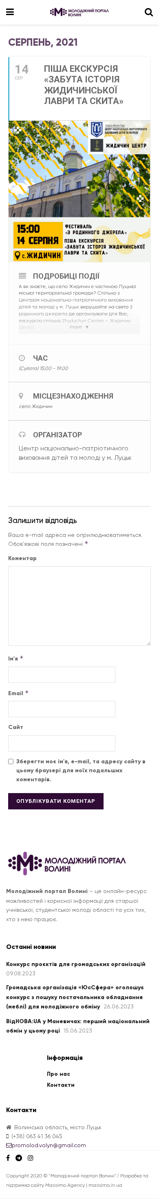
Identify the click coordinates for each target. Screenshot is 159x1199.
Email (18, 693)
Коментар (22, 558)
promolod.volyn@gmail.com (49, 1145)
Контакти (61, 1085)
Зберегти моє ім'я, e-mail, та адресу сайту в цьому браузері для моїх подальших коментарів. (81, 770)
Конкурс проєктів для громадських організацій (76, 964)
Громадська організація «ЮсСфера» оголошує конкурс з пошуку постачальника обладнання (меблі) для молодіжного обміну (75, 997)
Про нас (58, 1073)
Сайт (15, 727)
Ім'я (16, 658)
